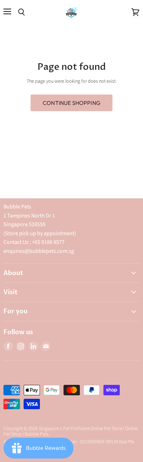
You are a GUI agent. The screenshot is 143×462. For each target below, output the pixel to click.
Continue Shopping (71, 102)
